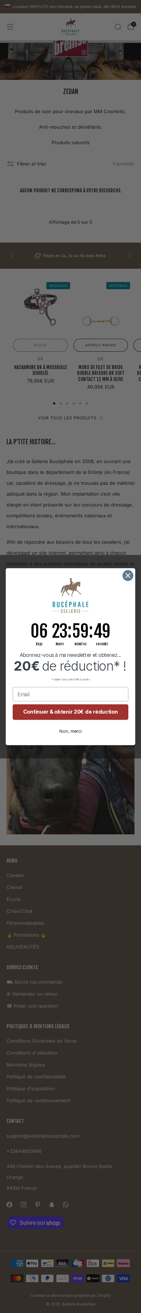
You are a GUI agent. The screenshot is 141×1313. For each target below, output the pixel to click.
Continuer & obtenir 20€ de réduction (70, 712)
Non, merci (70, 731)
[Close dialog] (128, 575)
